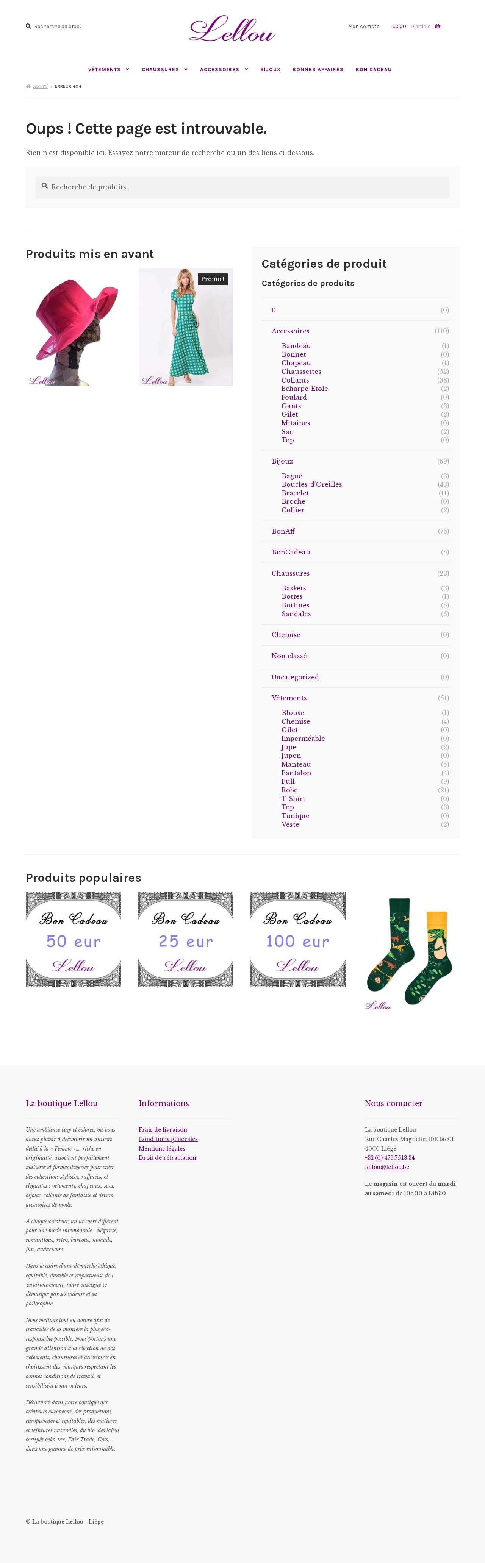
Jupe (289, 747)
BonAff (283, 531)
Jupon (291, 755)
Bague (292, 476)
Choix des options (185, 327)
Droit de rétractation (167, 1158)
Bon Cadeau (374, 69)
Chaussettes (301, 371)
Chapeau (296, 363)
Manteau (296, 764)
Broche (293, 501)
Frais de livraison (163, 1130)
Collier (293, 510)
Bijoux (270, 69)
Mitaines (296, 423)
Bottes (292, 596)
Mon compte (363, 26)
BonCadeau (291, 552)
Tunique (296, 816)
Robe (290, 790)
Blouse (293, 713)
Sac (287, 432)
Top (288, 440)
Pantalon (296, 773)
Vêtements (104, 69)
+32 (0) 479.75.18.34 (390, 1158)
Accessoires (219, 69)
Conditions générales (168, 1139)
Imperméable (303, 738)
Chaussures (160, 69)
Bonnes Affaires (318, 69)
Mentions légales (162, 1149)
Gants (291, 406)
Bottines (296, 605)
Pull (288, 781)
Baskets (294, 588)
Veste (290, 824)
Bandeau (296, 346)
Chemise (286, 635)
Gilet (290, 414)
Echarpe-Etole (305, 388)
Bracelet (295, 493)
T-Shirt (293, 799)
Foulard (294, 397)
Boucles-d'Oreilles (312, 484)
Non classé (289, 656)
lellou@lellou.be (387, 1167)
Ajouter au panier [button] (72, 327)
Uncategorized (295, 677)
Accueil (40, 86)
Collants (295, 380)
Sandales (296, 614)
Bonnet (294, 354)
